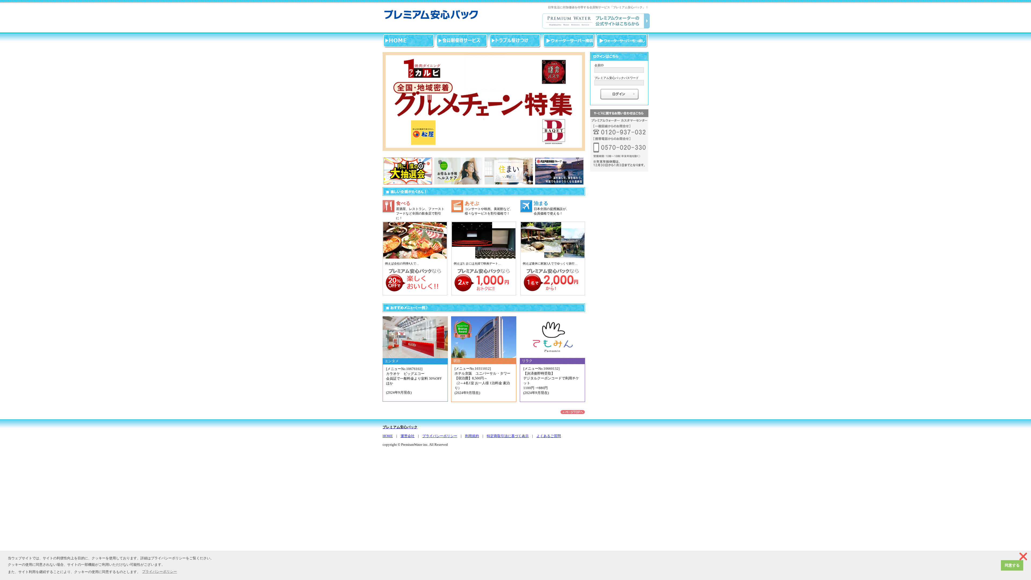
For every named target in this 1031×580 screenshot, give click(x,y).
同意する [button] (1012, 565)
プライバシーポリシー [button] (159, 572)
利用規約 (472, 436)
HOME (388, 436)
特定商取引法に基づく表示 (508, 436)
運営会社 (408, 436)
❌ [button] (1023, 556)
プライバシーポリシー (439, 436)
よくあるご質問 (548, 436)
